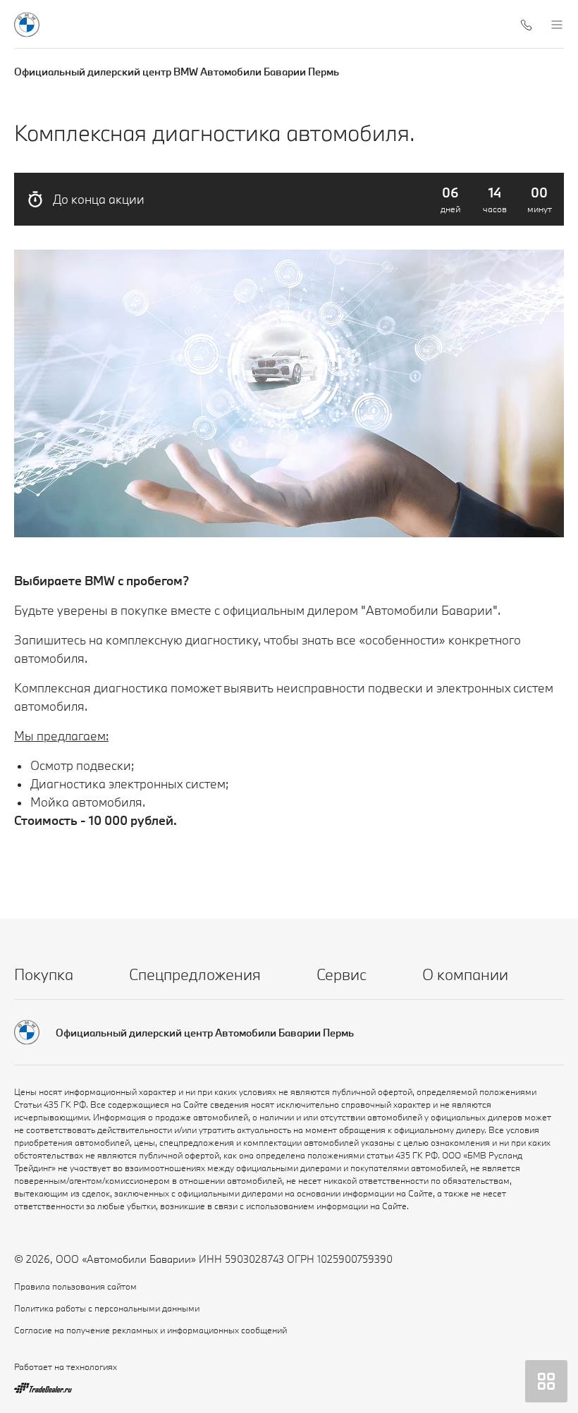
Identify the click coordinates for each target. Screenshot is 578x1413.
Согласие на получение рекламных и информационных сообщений (150, 1329)
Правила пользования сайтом (75, 1286)
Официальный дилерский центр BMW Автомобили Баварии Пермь (176, 71)
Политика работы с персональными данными (106, 1308)
